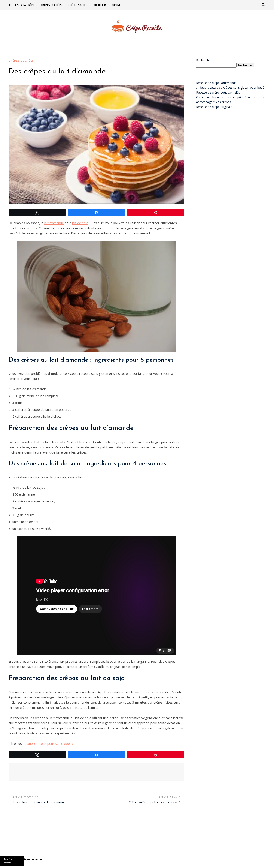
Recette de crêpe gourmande (216, 83)
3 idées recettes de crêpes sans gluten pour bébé (230, 87)
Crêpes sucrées (51, 5)
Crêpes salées (78, 5)
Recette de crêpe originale (214, 107)
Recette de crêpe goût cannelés (218, 92)
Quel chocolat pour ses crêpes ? (50, 743)
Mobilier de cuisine (107, 5)
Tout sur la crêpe (21, 5)
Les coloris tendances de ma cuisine (39, 802)
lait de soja (80, 223)
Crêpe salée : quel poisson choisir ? (154, 802)
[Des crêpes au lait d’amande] (96, 144)
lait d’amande (54, 223)
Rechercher (204, 60)
